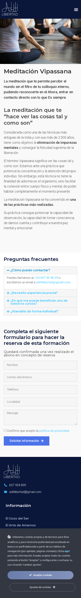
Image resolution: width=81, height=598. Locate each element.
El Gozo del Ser (17, 518)
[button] (76, 9)
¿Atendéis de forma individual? (34, 311)
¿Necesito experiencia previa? (34, 293)
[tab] (40, 270)
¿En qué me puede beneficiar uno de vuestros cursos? (39, 302)
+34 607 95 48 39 (46, 278)
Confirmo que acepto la (38, 431)
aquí (67, 551)
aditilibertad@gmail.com (53, 282)
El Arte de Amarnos (21, 525)
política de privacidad (54, 431)
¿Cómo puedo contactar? (30, 270)
